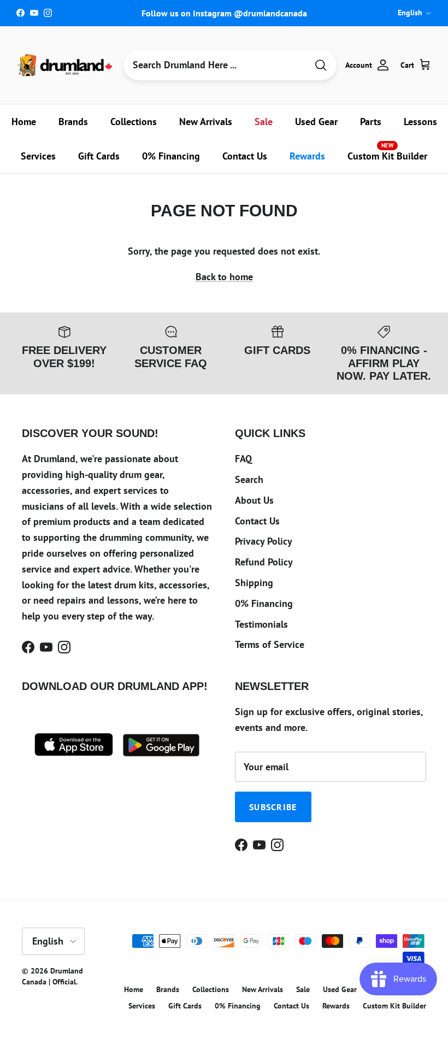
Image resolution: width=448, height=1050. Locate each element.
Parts (370, 121)
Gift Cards (99, 156)
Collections (133, 121)
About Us (254, 500)
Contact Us (244, 156)
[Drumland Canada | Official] (65, 65)
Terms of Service (269, 644)
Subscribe (273, 806)
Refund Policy (264, 562)
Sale (264, 121)
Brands (73, 121)
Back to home (224, 276)
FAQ (243, 458)
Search (249, 479)
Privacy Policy (263, 541)
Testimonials (261, 624)
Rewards (307, 156)
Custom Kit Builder (387, 151)
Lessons (420, 121)
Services (38, 156)
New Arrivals (205, 121)
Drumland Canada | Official (52, 976)
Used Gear (316, 121)
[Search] (320, 65)
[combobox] (215, 65)
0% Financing (171, 156)
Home (23, 121)
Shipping (254, 582)
